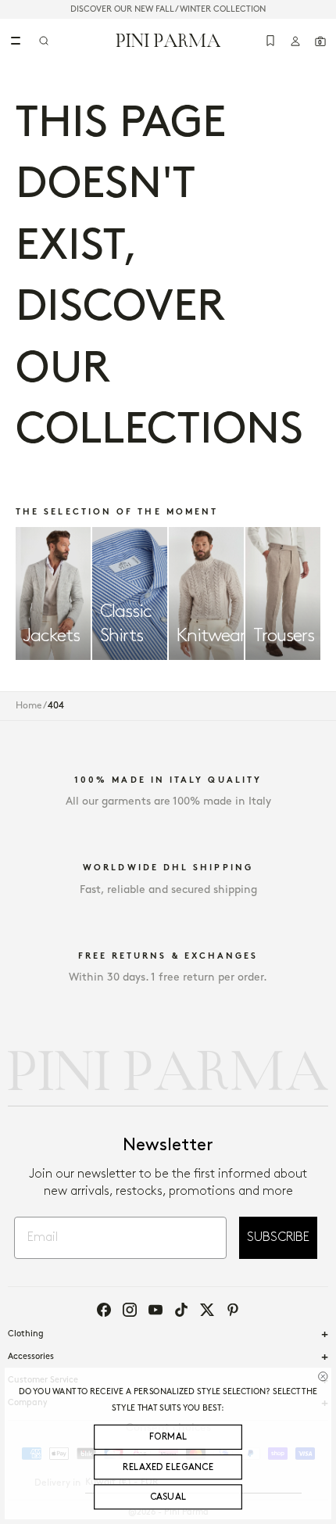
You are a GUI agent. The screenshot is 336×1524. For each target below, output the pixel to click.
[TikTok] (181, 1310)
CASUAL (168, 1497)
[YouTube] (155, 1310)
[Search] (44, 40)
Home (29, 705)
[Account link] (295, 40)
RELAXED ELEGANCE (168, 1467)
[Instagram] (130, 1310)
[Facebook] (104, 1310)
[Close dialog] (322, 1376)
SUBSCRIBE (278, 1237)
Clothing (26, 1334)
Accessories (31, 1357)
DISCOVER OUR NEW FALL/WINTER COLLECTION (168, 9)
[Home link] (168, 40)
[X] (207, 1310)
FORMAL (168, 1437)
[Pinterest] (233, 1310)
